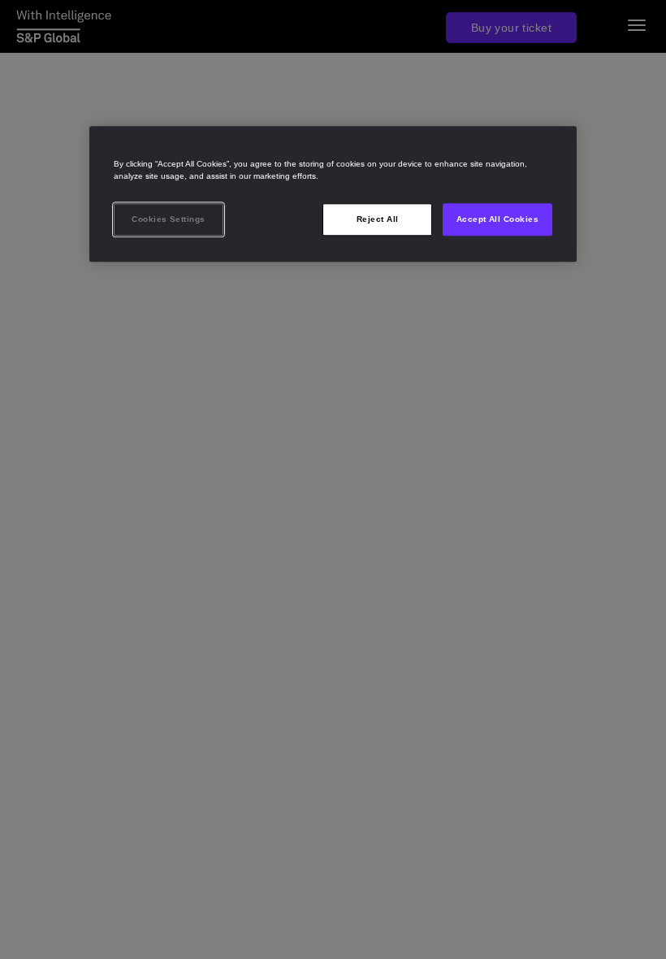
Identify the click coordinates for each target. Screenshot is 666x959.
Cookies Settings (168, 219)
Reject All (378, 219)
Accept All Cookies (497, 219)
